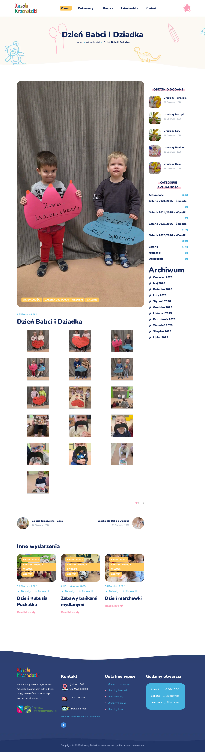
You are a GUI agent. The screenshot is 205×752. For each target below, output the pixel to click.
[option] (37, 585)
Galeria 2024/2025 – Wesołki (167, 212)
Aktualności (93, 42)
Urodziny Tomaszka (175, 98)
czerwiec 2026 (162, 277)
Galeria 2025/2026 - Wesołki (64, 299)
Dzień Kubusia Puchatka (32, 601)
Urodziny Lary (172, 131)
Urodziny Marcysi (174, 114)
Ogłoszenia (156, 259)
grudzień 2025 (162, 307)
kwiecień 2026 (162, 289)
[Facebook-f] (63, 725)
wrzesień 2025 (163, 325)
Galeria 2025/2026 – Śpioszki (168, 224)
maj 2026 (159, 283)
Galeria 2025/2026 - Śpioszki (78, 566)
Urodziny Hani (172, 164)
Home (78, 42)
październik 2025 (164, 319)
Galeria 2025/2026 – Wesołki (167, 235)
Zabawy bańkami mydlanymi (79, 601)
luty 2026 (159, 295)
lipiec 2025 (160, 337)
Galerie (92, 299)
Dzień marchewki (123, 598)
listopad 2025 (162, 313)
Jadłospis (155, 253)
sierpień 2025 (162, 331)
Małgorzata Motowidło (37, 591)
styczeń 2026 (162, 301)
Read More (24, 612)
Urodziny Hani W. (174, 147)
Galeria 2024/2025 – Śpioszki (168, 201)
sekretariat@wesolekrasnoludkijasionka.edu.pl (81, 716)
